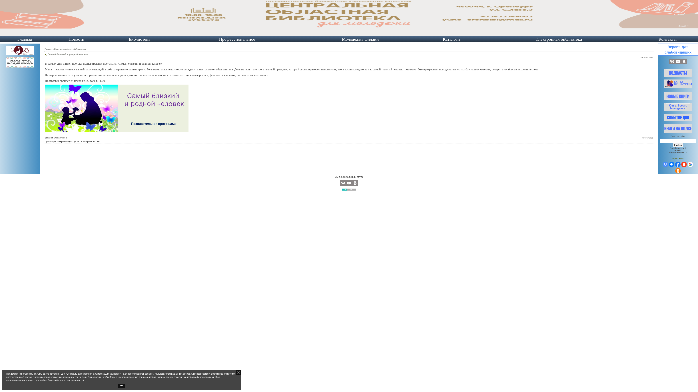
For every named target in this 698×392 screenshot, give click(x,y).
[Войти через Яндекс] (684, 164)
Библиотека (139, 39)
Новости (76, 39)
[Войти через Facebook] (678, 164)
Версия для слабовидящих (678, 49)
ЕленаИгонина (60, 138)
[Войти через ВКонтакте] (671, 164)
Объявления (80, 49)
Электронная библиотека (558, 39)
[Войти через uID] (665, 164)
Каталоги (451, 39)
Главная (24, 39)
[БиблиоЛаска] (684, 63)
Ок (121, 386)
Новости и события (63, 49)
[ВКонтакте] (672, 63)
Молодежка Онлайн (360, 39)
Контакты (668, 39)
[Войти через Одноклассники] (678, 170)
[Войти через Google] (690, 164)
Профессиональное (237, 39)
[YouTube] (678, 63)
